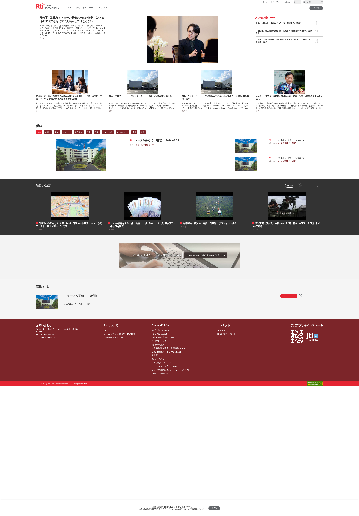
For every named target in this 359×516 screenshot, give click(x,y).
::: (261, 2)
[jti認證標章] (313, 337)
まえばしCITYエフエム (162, 362)
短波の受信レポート (226, 334)
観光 (142, 132)
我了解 (214, 508)
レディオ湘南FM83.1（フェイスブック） (171, 370)
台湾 (134, 132)
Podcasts (288, 2)
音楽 (89, 132)
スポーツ (67, 132)
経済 (97, 132)
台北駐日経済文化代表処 (163, 337)
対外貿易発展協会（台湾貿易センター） (171, 348)
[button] (317, 185)
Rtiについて (111, 325)
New (39, 132)
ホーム (266, 2)
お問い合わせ (44, 325)
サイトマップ (277, 2)
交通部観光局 (158, 344)
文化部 (155, 355)
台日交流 (79, 132)
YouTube (289, 185)
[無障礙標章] (315, 384)
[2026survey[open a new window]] (179, 255)
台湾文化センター (160, 341)
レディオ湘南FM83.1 (161, 373)
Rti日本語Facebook (160, 330)
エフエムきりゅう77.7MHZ (164, 366)
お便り (48, 132)
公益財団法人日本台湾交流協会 (166, 352)
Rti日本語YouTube (160, 334)
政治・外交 (107, 132)
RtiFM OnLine (122, 132)
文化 (57, 132)
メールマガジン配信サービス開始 (119, 334)
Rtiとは (107, 330)
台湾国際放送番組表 (113, 337)
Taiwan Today (158, 359)
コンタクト (223, 325)
